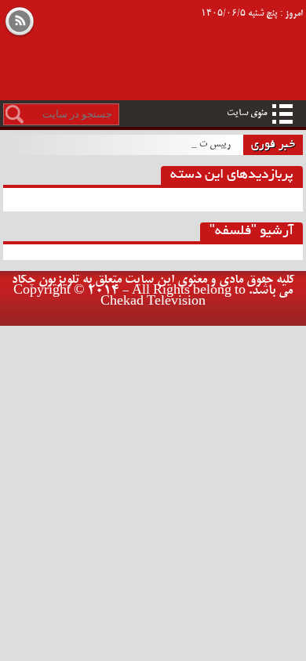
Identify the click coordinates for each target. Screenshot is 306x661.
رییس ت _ (211, 144)
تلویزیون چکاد (123, 28)
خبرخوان (19, 22)
